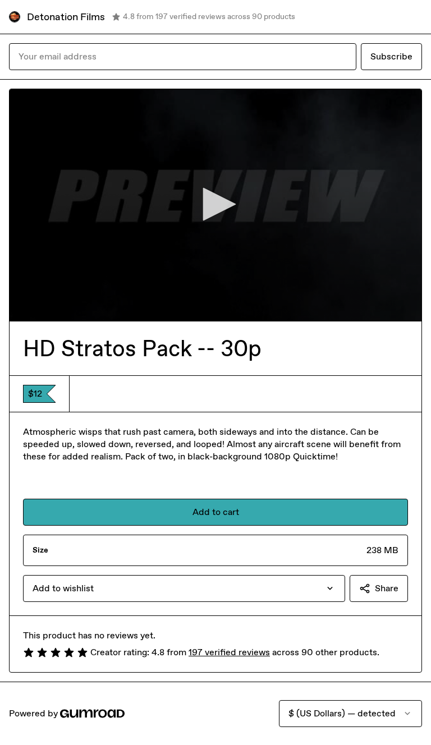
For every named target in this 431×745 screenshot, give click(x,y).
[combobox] (184, 588)
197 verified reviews (229, 652)
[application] (215, 205)
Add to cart (215, 512)
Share (386, 588)
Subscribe (391, 56)
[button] (215, 204)
